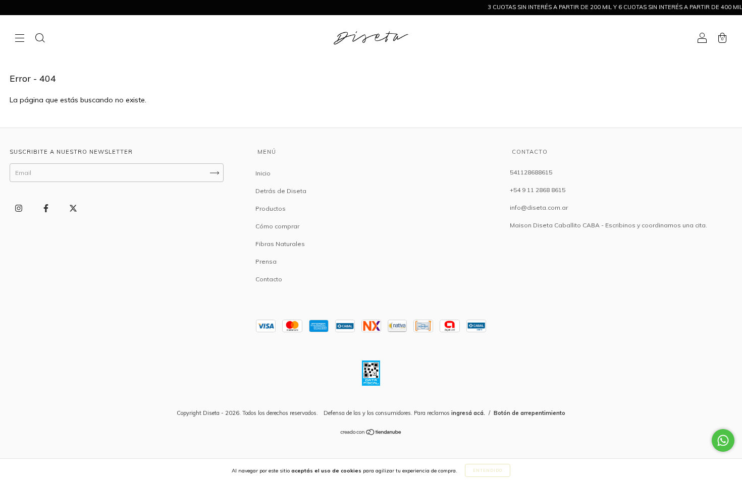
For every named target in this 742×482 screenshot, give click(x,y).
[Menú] (20, 39)
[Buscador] (40, 39)
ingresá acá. (468, 412)
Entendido (487, 470)
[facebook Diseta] (47, 208)
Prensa (266, 261)
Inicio (263, 173)
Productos (270, 208)
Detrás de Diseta (280, 191)
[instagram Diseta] (19, 208)
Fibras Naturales (280, 244)
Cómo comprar (277, 226)
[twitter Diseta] (73, 208)
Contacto (268, 279)
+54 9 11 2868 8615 (537, 190)
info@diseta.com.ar (539, 207)
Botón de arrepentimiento (529, 412)
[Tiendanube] (371, 433)
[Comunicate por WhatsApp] (723, 440)
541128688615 (531, 172)
